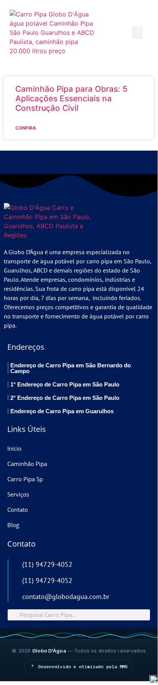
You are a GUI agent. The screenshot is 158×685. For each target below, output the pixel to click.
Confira (25, 128)
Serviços (18, 494)
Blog (13, 525)
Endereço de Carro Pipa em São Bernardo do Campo (70, 368)
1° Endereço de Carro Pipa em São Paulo (64, 384)
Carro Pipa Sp (25, 479)
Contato (17, 509)
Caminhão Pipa (27, 463)
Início (14, 448)
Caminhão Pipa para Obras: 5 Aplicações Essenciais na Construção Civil (71, 98)
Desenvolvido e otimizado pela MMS (83, 666)
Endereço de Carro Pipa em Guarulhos (62, 411)
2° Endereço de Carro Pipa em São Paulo (64, 397)
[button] (137, 32)
